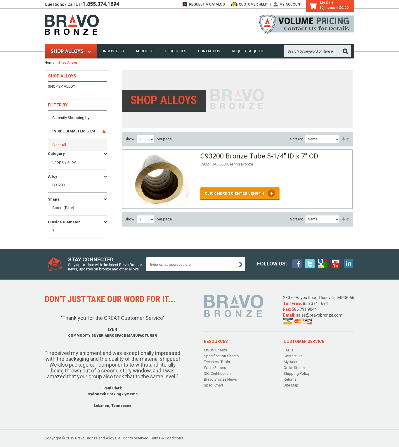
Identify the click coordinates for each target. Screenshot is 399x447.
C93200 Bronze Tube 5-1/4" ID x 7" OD (259, 156)
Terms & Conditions (166, 438)
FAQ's (288, 350)
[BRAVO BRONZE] (72, 24)
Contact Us (209, 51)
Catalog (207, 4)
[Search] (345, 51)
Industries (113, 51)
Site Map (291, 385)
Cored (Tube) (63, 208)
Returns (290, 379)
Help (253, 4)
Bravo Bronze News (220, 379)
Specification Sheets (221, 356)
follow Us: (272, 263)
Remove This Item (104, 133)
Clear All (59, 145)
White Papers (215, 367)
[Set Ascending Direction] (343, 139)
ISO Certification (217, 373)
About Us (145, 51)
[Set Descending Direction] (347, 139)
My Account (291, 4)
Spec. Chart (213, 385)
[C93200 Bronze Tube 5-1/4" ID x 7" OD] (160, 179)
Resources (175, 51)
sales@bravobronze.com (319, 315)
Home (49, 63)
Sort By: (296, 139)
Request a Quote (248, 51)
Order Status (294, 367)
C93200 (58, 185)
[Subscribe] (240, 264)
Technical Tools (217, 362)
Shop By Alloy (61, 86)
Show (129, 139)
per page (164, 139)
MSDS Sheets (215, 350)
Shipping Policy (297, 373)
